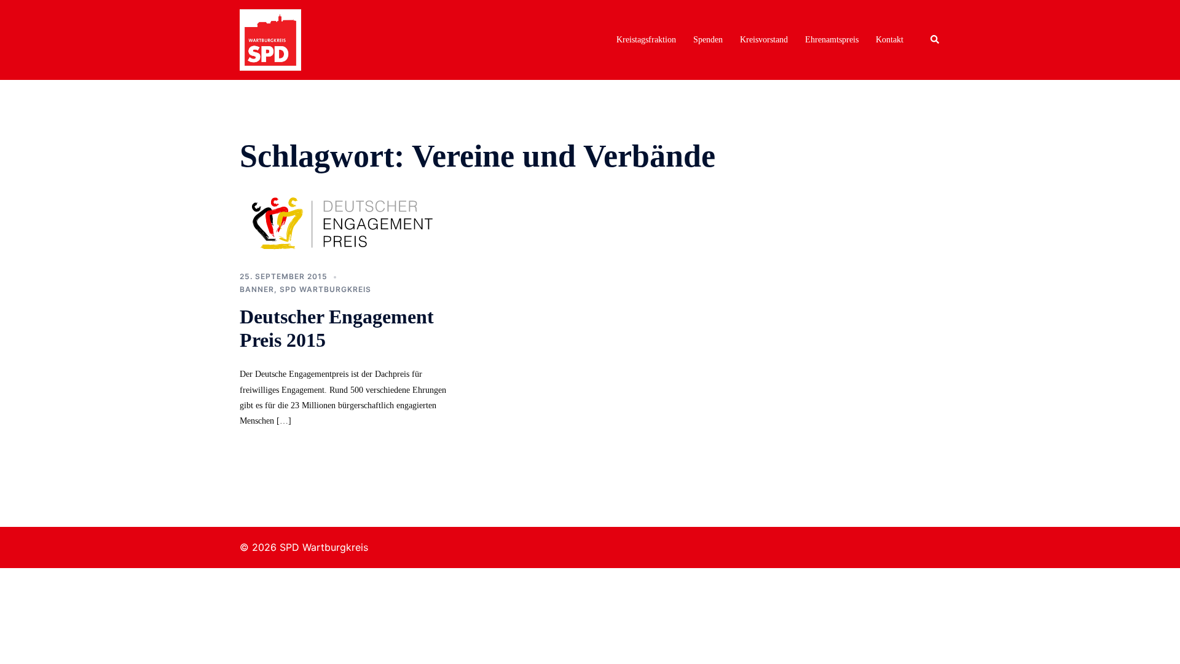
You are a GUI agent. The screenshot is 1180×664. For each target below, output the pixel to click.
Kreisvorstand (764, 39)
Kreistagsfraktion (646, 39)
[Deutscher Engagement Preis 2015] (350, 222)
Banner (257, 289)
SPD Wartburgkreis (325, 289)
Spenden (708, 39)
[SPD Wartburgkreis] (270, 39)
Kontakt (889, 39)
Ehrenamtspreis (832, 39)
